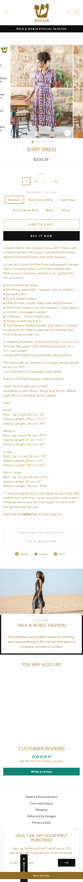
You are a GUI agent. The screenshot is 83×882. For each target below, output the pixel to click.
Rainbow (14, 200)
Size (41, 173)
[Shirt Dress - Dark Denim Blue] (20, 728)
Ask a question (41, 541)
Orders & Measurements (41, 797)
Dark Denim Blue (25, 210)
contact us (29, 514)
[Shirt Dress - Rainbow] (6, 728)
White (65, 210)
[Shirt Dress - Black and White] (11, 728)
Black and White (40, 200)
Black (50, 210)
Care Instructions (41, 803)
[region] (41, 875)
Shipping (41, 810)
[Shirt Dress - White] (28, 728)
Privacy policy (41, 822)
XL (56, 181)
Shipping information (41, 532)
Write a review (41, 772)
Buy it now (41, 235)
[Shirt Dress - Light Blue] (15, 728)
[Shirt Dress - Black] (24, 728)
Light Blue (67, 200)
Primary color (42, 192)
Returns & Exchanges (41, 816)
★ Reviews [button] (23, 868)
